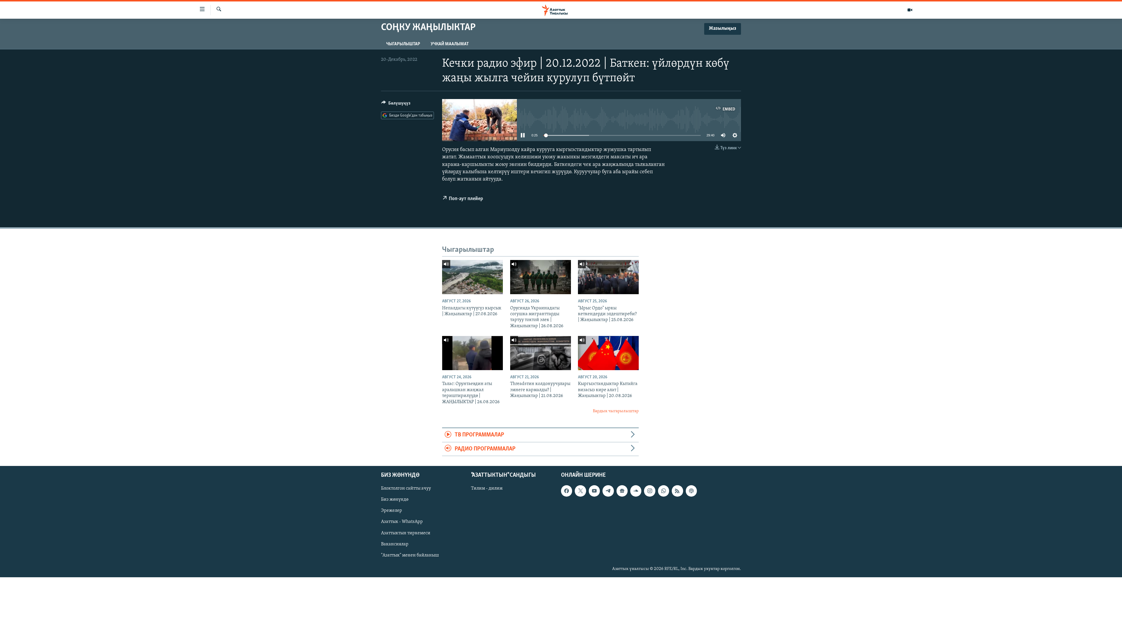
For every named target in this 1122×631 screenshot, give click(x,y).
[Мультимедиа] (910, 10)
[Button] (396, 104)
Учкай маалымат (450, 44)
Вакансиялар (394, 544)
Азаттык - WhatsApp (402, 522)
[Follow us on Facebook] (566, 491)
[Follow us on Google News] (622, 491)
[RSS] (677, 491)
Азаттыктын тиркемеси (405, 533)
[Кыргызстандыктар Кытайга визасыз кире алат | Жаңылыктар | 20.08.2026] (608, 353)
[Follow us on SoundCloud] (635, 491)
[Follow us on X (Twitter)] (580, 491)
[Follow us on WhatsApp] (663, 491)
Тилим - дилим (487, 488)
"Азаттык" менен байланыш (410, 555)
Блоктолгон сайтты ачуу (406, 488)
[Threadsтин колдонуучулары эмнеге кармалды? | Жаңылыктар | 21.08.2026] (540, 353)
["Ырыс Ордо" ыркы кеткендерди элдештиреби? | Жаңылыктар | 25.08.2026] (608, 277)
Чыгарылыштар (403, 44)
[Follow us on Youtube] (594, 491)
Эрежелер (391, 511)
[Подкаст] (691, 491)
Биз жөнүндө (394, 499)
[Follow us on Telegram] (608, 491)
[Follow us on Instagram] (649, 491)
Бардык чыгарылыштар (616, 411)
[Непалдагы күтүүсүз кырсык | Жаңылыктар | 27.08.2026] (472, 277)
